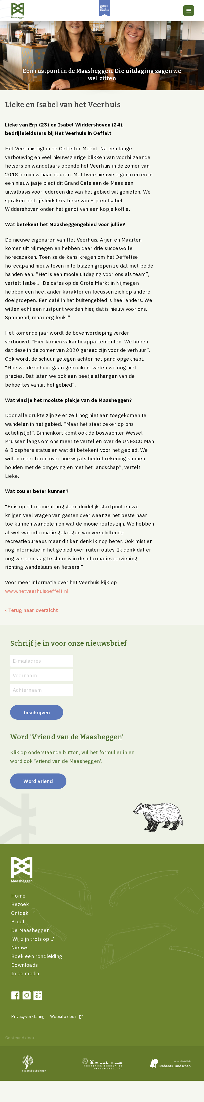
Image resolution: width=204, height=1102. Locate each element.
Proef (17, 921)
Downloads (24, 964)
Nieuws (19, 947)
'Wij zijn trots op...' (32, 938)
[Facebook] (15, 995)
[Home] (24, 11)
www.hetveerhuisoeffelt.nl (37, 591)
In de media (25, 973)
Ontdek (19, 912)
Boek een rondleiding (36, 956)
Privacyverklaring (28, 1016)
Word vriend (38, 781)
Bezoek (20, 904)
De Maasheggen (30, 930)
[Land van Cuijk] (37, 995)
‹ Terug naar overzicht (31, 610)
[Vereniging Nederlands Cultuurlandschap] (102, 1063)
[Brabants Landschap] (170, 1063)
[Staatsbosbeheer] (34, 1063)
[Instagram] (26, 995)
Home (18, 895)
